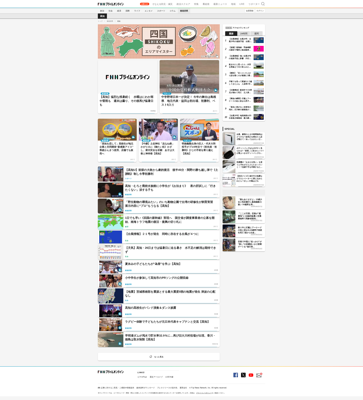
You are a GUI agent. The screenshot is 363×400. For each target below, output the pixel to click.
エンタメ (149, 10)
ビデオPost (142, 376)
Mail (258, 373)
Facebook (235, 375)
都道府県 (184, 10)
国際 (128, 10)
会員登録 (249, 10)
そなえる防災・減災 (162, 4)
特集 (196, 4)
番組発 (206, 4)
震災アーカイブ (156, 376)
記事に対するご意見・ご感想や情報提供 (117, 387)
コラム (173, 10)
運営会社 (183, 387)
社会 (111, 10)
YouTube (251, 375)
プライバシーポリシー (204, 393)
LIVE (241, 4)
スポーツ (161, 10)
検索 (263, 3)
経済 (119, 10)
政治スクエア (183, 4)
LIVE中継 (169, 376)
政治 (102, 10)
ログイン (260, 10)
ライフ (137, 10)
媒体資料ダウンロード (145, 387)
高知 (102, 16)
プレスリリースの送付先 (167, 387)
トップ (100, 21)
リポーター (254, 4)
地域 (233, 4)
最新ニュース (220, 4)
